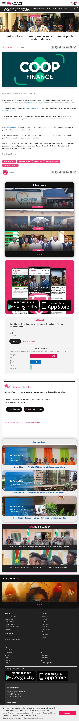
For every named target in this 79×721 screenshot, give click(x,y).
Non (13, 333)
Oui (13, 330)
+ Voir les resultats (28, 341)
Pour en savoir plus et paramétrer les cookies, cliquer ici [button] (23, 718)
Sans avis (14, 335)
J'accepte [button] (67, 713)
